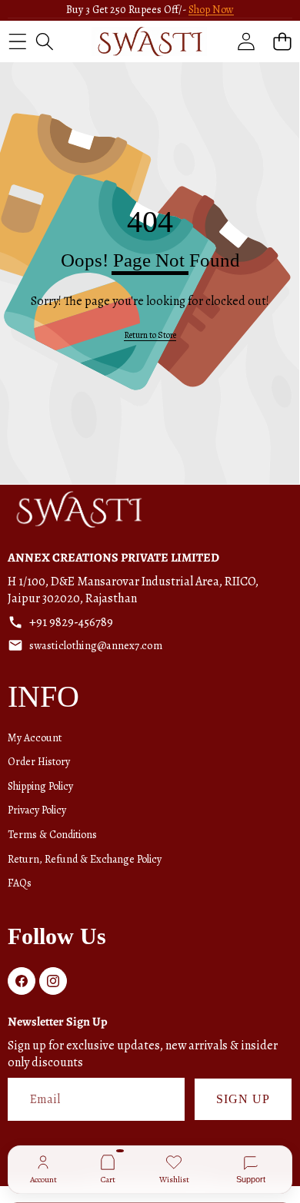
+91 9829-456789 (71, 622)
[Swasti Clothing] (149, 41)
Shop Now (211, 9)
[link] (150, 335)
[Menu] (17, 41)
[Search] (44, 41)
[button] (282, 41)
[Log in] (245, 41)
